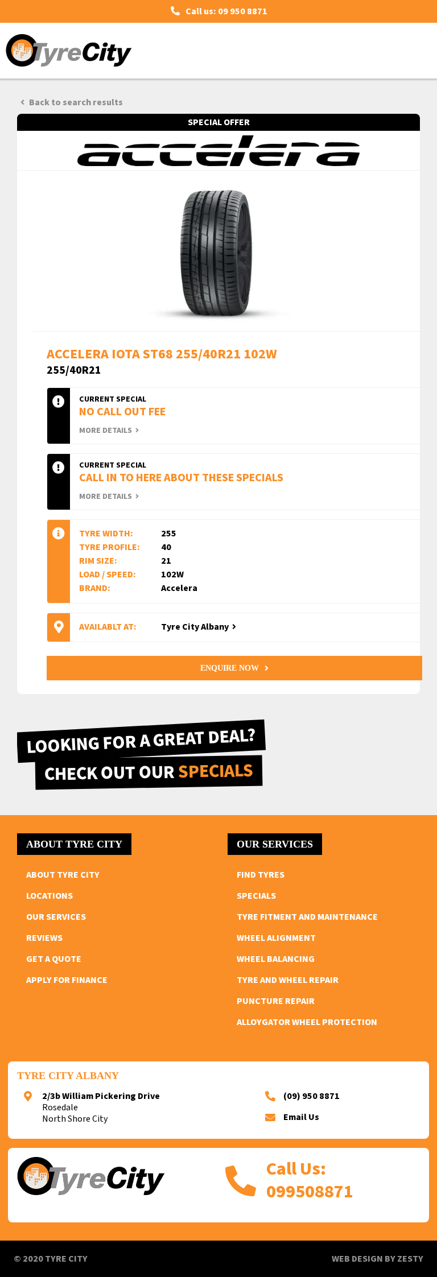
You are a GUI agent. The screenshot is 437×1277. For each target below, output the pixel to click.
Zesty (410, 1259)
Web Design (357, 1259)
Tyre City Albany (195, 627)
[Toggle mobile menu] (415, 50)
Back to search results (76, 102)
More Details (105, 431)
